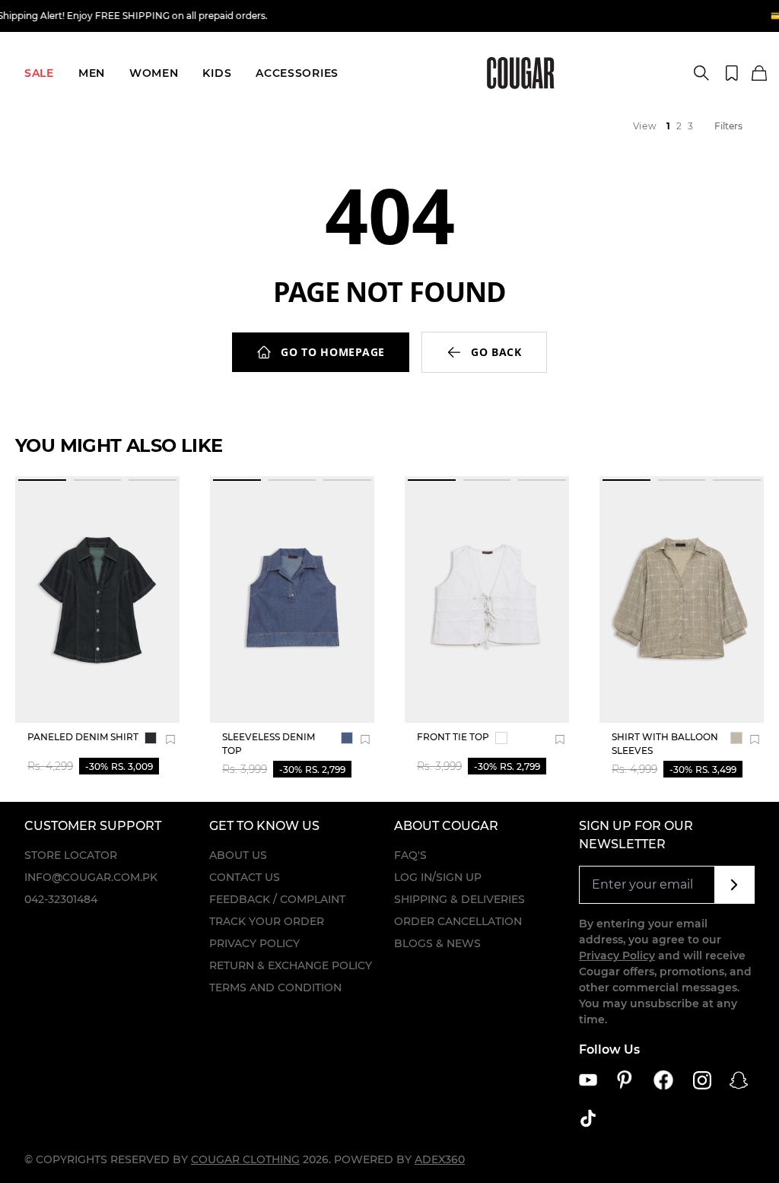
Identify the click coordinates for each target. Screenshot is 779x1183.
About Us (238, 855)
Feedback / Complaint (277, 899)
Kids (216, 73)
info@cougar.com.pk (90, 877)
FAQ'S (410, 855)
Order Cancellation (458, 921)
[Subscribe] (734, 885)
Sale (39, 73)
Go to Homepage (333, 352)
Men (91, 73)
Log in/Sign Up (438, 877)
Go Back (496, 352)
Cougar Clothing (245, 1159)
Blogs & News (437, 943)
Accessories (297, 73)
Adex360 (440, 1159)
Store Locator (70, 855)
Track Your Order (266, 921)
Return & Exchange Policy (290, 965)
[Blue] (347, 738)
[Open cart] (759, 73)
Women (154, 73)
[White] (501, 738)
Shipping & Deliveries (459, 899)
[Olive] (736, 738)
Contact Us (244, 877)
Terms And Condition (275, 987)
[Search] (701, 73)
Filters (728, 126)
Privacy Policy (254, 943)
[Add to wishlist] (170, 739)
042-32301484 (60, 899)
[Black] (151, 738)
